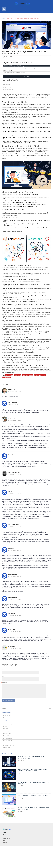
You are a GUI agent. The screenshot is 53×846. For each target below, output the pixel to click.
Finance (6, 715)
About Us (5, 835)
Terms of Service (7, 837)
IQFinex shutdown (6, 377)
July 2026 (6, 726)
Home (3, 18)
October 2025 (7, 747)
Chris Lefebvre (10, 57)
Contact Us (5, 842)
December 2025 (8, 743)
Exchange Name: (7, 70)
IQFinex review (9, 375)
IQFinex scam (18, 375)
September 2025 (8, 750)
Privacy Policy (6, 838)
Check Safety (26, 76)
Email (3, 676)
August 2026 (7, 724)
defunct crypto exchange (39, 375)
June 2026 (6, 728)
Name (3, 670)
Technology (7, 717)
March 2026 (7, 735)
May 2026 (6, 731)
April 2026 (7, 733)
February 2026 (8, 738)
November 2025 (8, 745)
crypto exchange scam (27, 375)
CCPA (4, 840)
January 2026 (7, 740)
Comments (4, 682)
